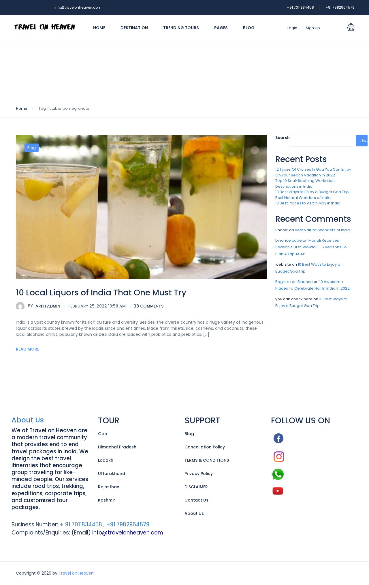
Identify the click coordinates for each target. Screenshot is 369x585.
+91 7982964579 (340, 7)
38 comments (148, 306)
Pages (221, 28)
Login (292, 28)
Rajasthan (108, 487)
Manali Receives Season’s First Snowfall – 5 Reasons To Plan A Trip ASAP (311, 247)
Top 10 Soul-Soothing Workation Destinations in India (305, 183)
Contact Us (196, 500)
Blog (249, 28)
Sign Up (313, 28)
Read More (27, 349)
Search (282, 137)
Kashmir (106, 500)
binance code (288, 240)
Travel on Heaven (76, 573)
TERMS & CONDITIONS (206, 460)
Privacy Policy (198, 473)
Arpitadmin (44, 306)
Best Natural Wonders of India (303, 197)
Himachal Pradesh (117, 447)
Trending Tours (181, 28)
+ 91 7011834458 (80, 524)
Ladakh (105, 460)
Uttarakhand (111, 473)
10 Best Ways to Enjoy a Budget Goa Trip (312, 192)
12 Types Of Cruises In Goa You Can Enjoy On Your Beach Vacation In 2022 (313, 172)
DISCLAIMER (196, 487)
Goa (102, 434)
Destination (134, 28)
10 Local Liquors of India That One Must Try (101, 292)
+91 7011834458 (300, 7)
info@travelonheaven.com (77, 7)
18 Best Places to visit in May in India (307, 203)
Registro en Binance (294, 281)
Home (99, 28)
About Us (28, 420)
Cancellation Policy (204, 447)
